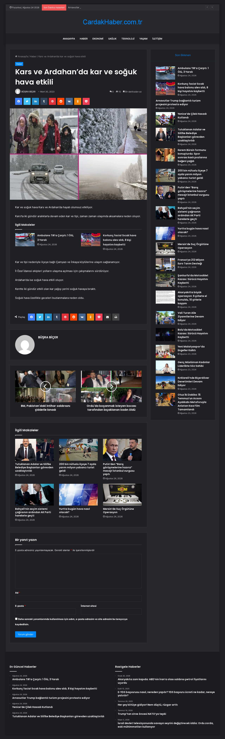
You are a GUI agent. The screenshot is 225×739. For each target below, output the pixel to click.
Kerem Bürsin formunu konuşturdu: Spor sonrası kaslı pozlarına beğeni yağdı (192, 155)
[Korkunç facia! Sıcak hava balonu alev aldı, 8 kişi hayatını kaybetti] (90, 239)
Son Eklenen (183, 55)
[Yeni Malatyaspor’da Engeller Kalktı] (165, 351)
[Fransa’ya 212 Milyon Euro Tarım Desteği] (165, 264)
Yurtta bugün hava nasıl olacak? (74, 510)
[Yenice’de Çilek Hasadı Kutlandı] (165, 118)
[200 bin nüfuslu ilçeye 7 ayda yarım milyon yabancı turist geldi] (78, 450)
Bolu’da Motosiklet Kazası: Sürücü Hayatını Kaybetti (193, 333)
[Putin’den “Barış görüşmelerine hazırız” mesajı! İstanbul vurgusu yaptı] (122, 450)
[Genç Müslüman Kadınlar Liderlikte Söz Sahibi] (165, 367)
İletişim (157, 38)
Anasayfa (69, 38)
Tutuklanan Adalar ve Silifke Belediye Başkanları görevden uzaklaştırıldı (34, 467)
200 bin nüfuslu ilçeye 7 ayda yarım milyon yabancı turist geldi (77, 467)
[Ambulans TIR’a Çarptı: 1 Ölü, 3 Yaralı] (25, 239)
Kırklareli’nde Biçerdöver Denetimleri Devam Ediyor (193, 381)
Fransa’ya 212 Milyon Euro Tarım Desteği (191, 261)
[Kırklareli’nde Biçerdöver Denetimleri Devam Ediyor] (165, 382)
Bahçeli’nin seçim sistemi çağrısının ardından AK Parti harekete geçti (33, 512)
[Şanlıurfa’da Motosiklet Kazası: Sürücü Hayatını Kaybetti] (165, 280)
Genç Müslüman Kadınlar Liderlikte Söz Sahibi (194, 364)
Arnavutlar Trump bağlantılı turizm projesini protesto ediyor (100, 7)
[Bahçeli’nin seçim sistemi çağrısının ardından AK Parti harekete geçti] (34, 495)
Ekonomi (97, 38)
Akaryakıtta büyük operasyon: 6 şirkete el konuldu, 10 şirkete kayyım (192, 298)
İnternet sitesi (89, 605)
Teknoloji (127, 38)
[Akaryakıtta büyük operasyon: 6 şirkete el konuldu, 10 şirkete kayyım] (165, 297)
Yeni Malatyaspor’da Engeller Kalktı (191, 348)
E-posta (20, 605)
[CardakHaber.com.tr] (112, 22)
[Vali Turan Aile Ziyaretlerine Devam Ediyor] (165, 317)
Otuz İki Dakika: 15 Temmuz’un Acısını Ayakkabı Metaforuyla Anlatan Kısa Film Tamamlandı (192, 402)
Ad (17, 592)
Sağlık (112, 38)
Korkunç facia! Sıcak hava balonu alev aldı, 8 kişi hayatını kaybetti (119, 240)
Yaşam (143, 38)
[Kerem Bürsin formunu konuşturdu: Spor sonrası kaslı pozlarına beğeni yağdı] (165, 154)
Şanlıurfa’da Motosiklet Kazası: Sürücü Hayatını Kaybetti (193, 279)
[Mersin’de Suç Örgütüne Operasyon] (122, 495)
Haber (84, 38)
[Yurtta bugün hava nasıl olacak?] (78, 495)
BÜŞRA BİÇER (28, 91)
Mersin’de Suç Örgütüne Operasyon (118, 510)
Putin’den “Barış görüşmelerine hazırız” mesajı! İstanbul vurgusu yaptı (118, 469)
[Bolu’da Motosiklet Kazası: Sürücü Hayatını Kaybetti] (165, 334)
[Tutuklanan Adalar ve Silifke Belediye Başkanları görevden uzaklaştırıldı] (34, 450)
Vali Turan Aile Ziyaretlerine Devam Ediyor (191, 316)
